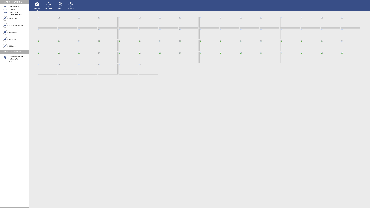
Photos (37, 8)
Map (59, 8)
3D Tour (48, 8)
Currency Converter (16, 14)
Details (71, 8)
